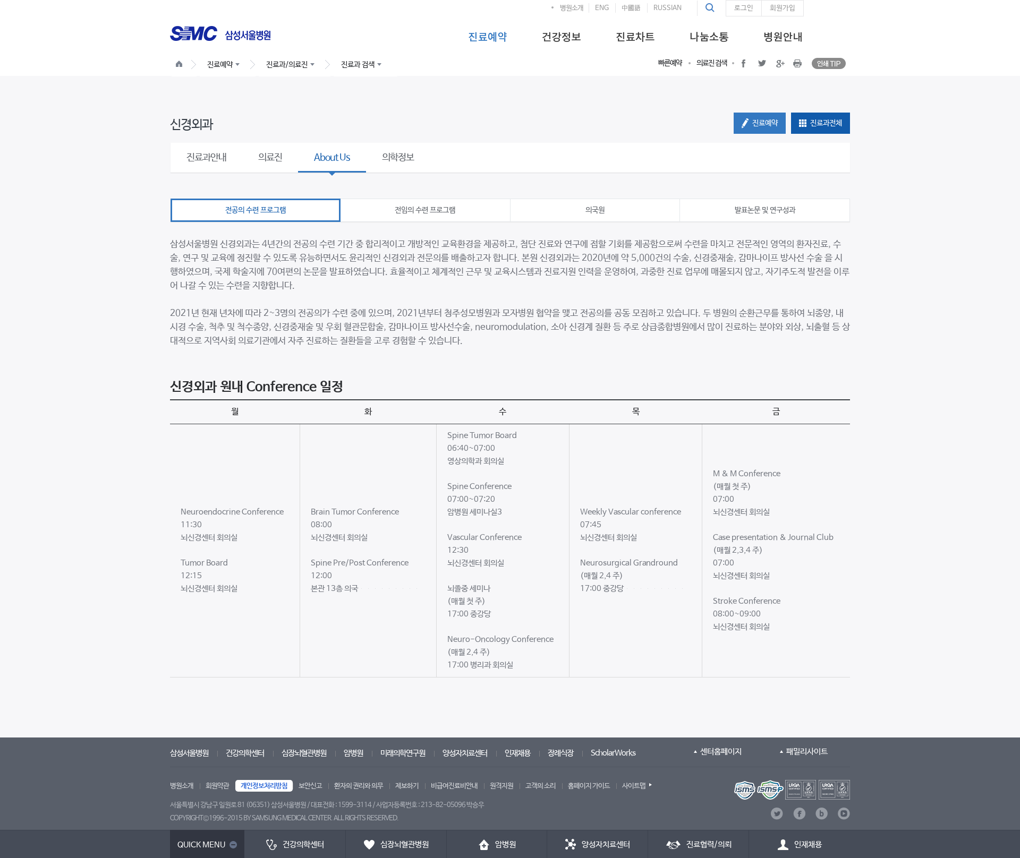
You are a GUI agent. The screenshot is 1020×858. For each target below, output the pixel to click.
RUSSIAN (667, 8)
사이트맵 (633, 786)
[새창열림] (792, 790)
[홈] (181, 65)
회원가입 (782, 8)
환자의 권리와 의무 (358, 786)
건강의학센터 (245, 753)
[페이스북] (799, 814)
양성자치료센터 (465, 753)
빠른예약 (670, 63)
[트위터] (777, 814)
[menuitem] (487, 36)
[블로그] (821, 814)
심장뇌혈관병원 (304, 753)
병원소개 (571, 8)
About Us (332, 157)
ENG (602, 8)
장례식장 (560, 753)
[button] (711, 8)
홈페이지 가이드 (589, 786)
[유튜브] (844, 814)
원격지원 (501, 786)
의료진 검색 (711, 63)
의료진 (270, 157)
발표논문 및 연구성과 (765, 210)
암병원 (353, 753)
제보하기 (407, 786)
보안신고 (310, 786)
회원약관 (217, 786)
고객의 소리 (540, 786)
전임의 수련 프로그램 (425, 210)
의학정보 (398, 157)
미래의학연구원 (402, 753)
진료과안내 (206, 157)
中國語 (631, 8)
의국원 (595, 210)
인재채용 (517, 753)
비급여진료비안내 (454, 786)
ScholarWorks (613, 753)
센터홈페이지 (721, 751)
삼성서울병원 (189, 753)
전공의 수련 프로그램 (255, 210)
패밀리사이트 (807, 751)
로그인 (743, 8)
